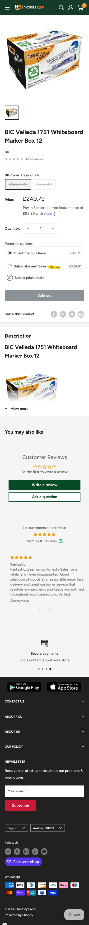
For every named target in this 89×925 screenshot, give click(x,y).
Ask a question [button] (44, 496)
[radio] (10, 253)
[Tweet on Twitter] (72, 314)
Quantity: (12, 228)
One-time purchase (30, 253)
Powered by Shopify (19, 915)
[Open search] (61, 7)
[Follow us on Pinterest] (35, 851)
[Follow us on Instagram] (26, 851)
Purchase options (19, 244)
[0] (80, 7)
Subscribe (20, 805)
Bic (7, 152)
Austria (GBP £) (43, 828)
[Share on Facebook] (54, 314)
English (12, 828)
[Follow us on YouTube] (44, 851)
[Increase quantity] (53, 228)
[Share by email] (81, 314)
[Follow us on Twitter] (17, 851)
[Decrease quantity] (28, 228)
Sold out (44, 295)
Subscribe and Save (37, 266)
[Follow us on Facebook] (8, 851)
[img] (44, 534)
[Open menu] (7, 8)
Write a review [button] (44, 485)
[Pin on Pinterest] (63, 314)
